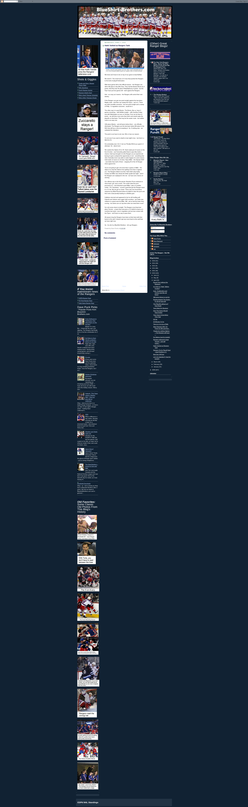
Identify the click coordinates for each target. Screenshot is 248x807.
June (155, 275)
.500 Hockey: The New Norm (162, 138)
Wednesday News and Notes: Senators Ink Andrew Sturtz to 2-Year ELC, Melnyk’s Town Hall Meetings (161, 72)
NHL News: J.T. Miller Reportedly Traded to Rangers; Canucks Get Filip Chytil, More (161, 166)
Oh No (155, 319)
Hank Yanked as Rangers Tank (117, 45)
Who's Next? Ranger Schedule (88, 95)
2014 (154, 263)
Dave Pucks (157, 238)
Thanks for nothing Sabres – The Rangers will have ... (161, 332)
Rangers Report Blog (160, 173)
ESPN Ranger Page (85, 298)
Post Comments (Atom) (117, 290)
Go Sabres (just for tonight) (161, 337)
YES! (86, 414)
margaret (156, 246)
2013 (154, 265)
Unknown (156, 244)
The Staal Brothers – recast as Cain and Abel (91, 466)
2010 (154, 273)
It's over (87, 357)
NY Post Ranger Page (85, 300)
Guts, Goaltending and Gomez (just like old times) (160, 292)
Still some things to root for (161, 297)
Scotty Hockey (158, 179)
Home (124, 286)
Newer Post (105, 286)
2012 (154, 268)
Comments (155, 231)
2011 (153, 270)
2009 (154, 370)
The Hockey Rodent (160, 94)
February (157, 364)
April (155, 280)
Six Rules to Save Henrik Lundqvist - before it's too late (90, 340)
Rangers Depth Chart (85, 93)
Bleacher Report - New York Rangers (161, 161)
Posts (154, 228)
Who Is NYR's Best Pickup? (161, 96)
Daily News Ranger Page (86, 303)
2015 (154, 261)
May (155, 277)
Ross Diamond (157, 241)
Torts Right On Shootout (160, 308)
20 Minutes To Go (158, 322)
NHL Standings (83, 88)
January (156, 367)
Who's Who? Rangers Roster (88, 98)
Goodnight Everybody (84, 483)
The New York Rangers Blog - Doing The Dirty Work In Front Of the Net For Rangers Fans (162, 65)
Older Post (143, 286)
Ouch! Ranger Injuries (85, 90)
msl (154, 249)
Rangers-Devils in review (160, 174)
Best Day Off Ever (158, 354)
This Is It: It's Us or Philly (160, 324)
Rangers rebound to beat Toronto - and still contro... (161, 341)
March (156, 362)
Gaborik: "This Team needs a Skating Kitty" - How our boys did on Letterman (91, 397)
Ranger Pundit (158, 137)
